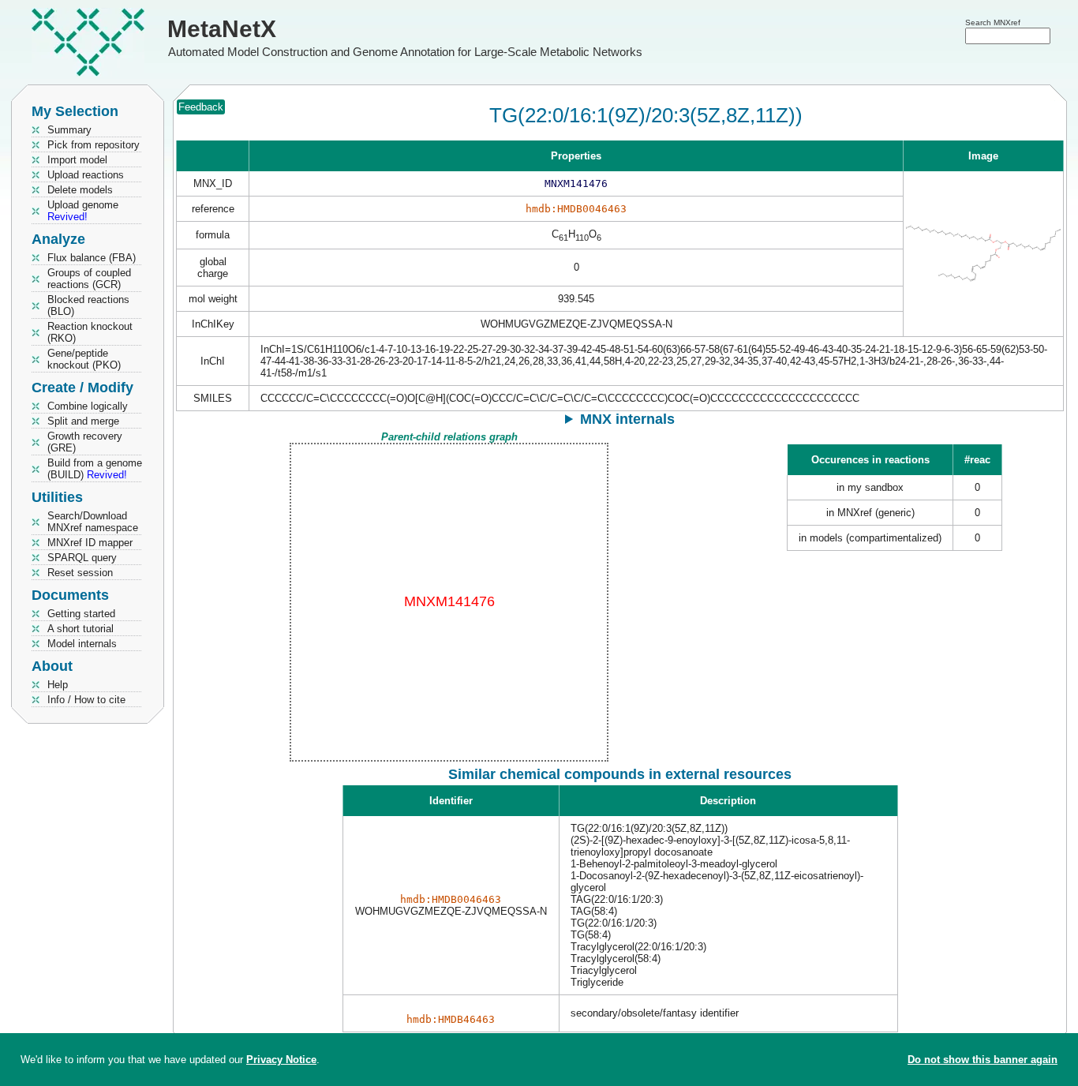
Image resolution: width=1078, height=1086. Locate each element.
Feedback (200, 107)
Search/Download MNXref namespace (92, 522)
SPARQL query (82, 558)
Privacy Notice (281, 1059)
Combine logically (87, 406)
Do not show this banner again (982, 1059)
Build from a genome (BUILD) (94, 469)
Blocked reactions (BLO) (88, 305)
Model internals (82, 644)
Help (57, 685)
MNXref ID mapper (90, 543)
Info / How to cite (86, 700)
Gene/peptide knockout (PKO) (84, 359)
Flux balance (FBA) (91, 258)
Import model (77, 160)
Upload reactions (85, 175)
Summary (69, 130)
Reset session (80, 573)
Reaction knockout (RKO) (90, 332)
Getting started (81, 614)
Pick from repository (93, 145)
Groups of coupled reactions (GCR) (89, 278)
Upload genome (82, 211)
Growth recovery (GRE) (84, 442)
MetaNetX (221, 29)
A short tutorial (80, 629)
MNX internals (627, 419)
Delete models (80, 190)
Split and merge (83, 421)
